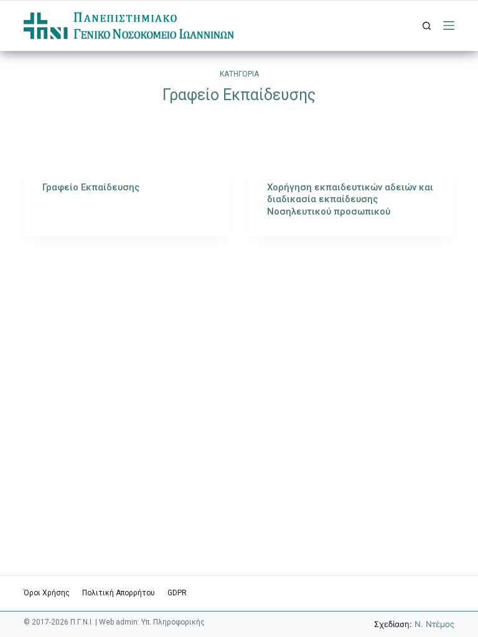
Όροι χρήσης (47, 592)
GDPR (177, 592)
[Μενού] (448, 25)
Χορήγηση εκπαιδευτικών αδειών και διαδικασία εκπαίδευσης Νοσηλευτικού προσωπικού (350, 199)
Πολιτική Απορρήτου (118, 592)
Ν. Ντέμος (434, 624)
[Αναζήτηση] (427, 26)
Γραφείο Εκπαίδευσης (90, 187)
